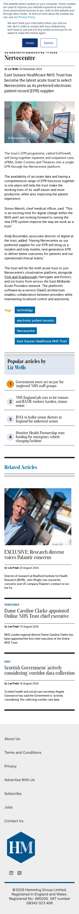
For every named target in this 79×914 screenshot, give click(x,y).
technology (25, 310)
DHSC (7, 661)
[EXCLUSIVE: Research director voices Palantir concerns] (37, 516)
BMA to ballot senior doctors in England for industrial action (39, 419)
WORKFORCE (11, 604)
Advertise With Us (19, 780)
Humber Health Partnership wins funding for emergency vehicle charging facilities (40, 437)
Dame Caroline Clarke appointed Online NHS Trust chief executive (36, 613)
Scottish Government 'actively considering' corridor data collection (39, 670)
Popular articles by (26, 361)
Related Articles (20, 467)
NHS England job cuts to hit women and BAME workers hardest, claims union (42, 402)
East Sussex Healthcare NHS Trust (42, 341)
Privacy (10, 766)
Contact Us (13, 821)
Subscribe (12, 793)
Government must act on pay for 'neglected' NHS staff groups (40, 384)
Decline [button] (48, 43)
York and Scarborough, (21, 277)
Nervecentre (26, 331)
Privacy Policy (26, 17)
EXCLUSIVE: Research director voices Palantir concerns (34, 555)
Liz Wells (13, 69)
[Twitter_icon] (20, 873)
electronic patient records (35, 320)
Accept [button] (30, 43)
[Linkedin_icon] (11, 873)
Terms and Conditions (22, 752)
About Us (12, 739)
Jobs (8, 807)
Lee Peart (13, 567)
